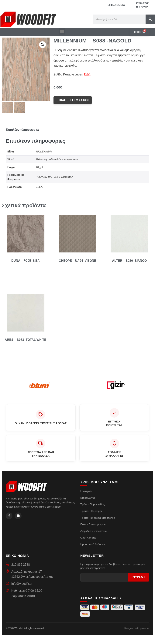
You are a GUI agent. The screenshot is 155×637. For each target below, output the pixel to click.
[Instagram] (18, 515)
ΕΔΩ (87, 74)
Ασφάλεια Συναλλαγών (93, 530)
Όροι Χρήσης (88, 537)
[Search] (150, 19)
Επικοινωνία (87, 497)
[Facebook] (9, 515)
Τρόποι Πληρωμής (91, 510)
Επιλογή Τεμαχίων (73, 100)
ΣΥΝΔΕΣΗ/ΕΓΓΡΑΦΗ (142, 5)
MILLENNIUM (44, 151)
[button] (62, 31)
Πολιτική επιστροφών (92, 524)
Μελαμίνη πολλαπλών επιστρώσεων (57, 159)
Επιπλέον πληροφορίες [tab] (22, 129)
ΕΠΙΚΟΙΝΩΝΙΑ (116, 4)
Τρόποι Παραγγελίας (92, 504)
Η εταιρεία (86, 491)
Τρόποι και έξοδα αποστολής (97, 517)
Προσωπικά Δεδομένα (93, 544)
